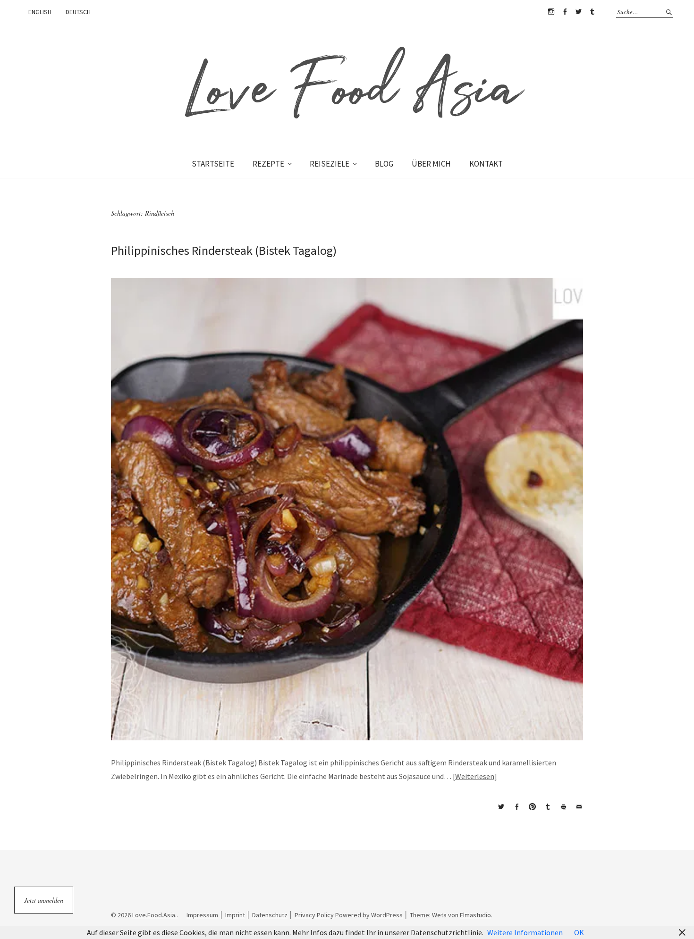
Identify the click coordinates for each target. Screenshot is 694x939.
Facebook (565, 12)
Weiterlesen (474, 776)
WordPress (387, 915)
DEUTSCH (78, 12)
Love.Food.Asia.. (155, 915)
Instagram (551, 12)
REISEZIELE (329, 164)
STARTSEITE (213, 164)
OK (579, 932)
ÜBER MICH (431, 164)
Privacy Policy (314, 915)
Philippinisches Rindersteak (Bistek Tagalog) (224, 250)
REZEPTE (268, 164)
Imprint (235, 915)
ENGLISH (39, 12)
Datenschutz (270, 915)
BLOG (384, 164)
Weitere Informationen (525, 932)
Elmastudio (475, 915)
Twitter (578, 12)
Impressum (202, 915)
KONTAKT (486, 164)
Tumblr (592, 12)
